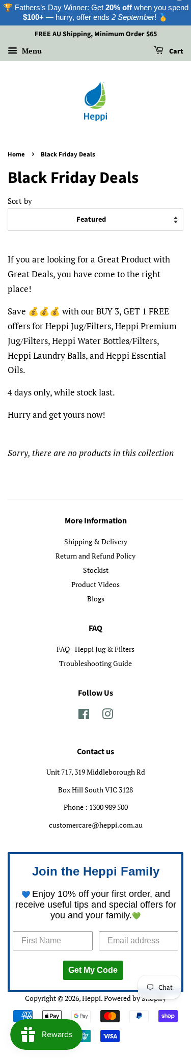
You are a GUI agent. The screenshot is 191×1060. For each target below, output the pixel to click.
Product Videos (95, 584)
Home (16, 154)
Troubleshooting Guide (95, 663)
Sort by (20, 201)
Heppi (91, 998)
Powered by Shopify (135, 998)
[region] (95, 12)
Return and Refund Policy (95, 556)
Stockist (95, 570)
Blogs (95, 598)
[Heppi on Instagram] (107, 716)
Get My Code (93, 970)
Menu (31, 51)
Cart (175, 51)
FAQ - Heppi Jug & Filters (95, 649)
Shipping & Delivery (95, 541)
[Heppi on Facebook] (84, 716)
